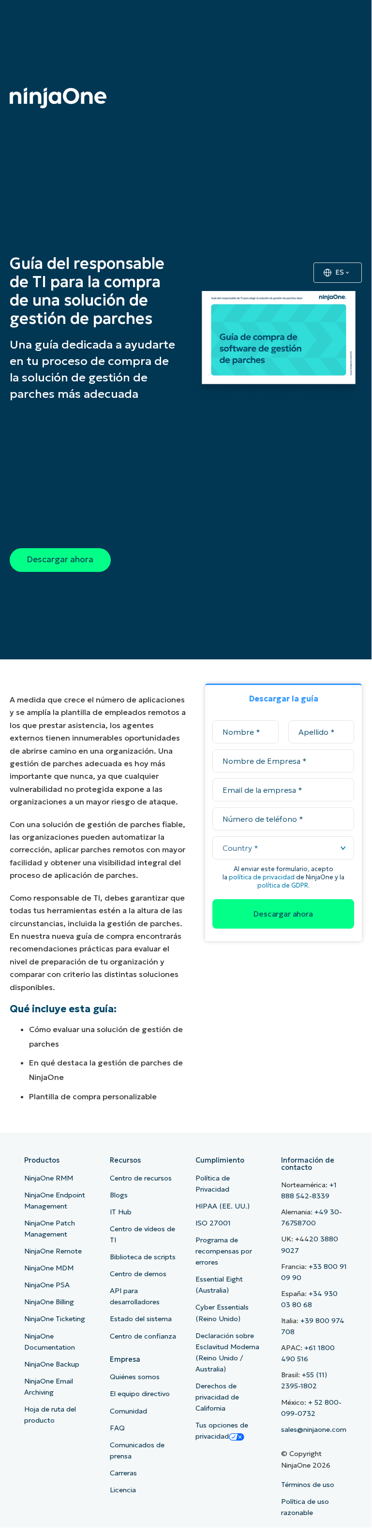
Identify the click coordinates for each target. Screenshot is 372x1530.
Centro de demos (138, 1273)
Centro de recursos (141, 1178)
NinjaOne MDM (49, 1268)
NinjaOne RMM (48, 1178)
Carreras (123, 1473)
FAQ (117, 1428)
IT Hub (121, 1212)
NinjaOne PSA (47, 1285)
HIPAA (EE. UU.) (222, 1206)
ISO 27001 (213, 1223)
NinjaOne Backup (51, 1364)
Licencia (123, 1490)
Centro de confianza (143, 1336)
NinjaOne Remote (53, 1251)
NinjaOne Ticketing (54, 1318)
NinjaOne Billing (49, 1301)
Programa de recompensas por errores (223, 1251)
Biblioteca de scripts (143, 1257)
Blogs (119, 1195)
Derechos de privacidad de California (217, 1397)
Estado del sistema (141, 1318)
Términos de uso (307, 1484)
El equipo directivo (140, 1393)
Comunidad (128, 1411)
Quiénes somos (135, 1376)
